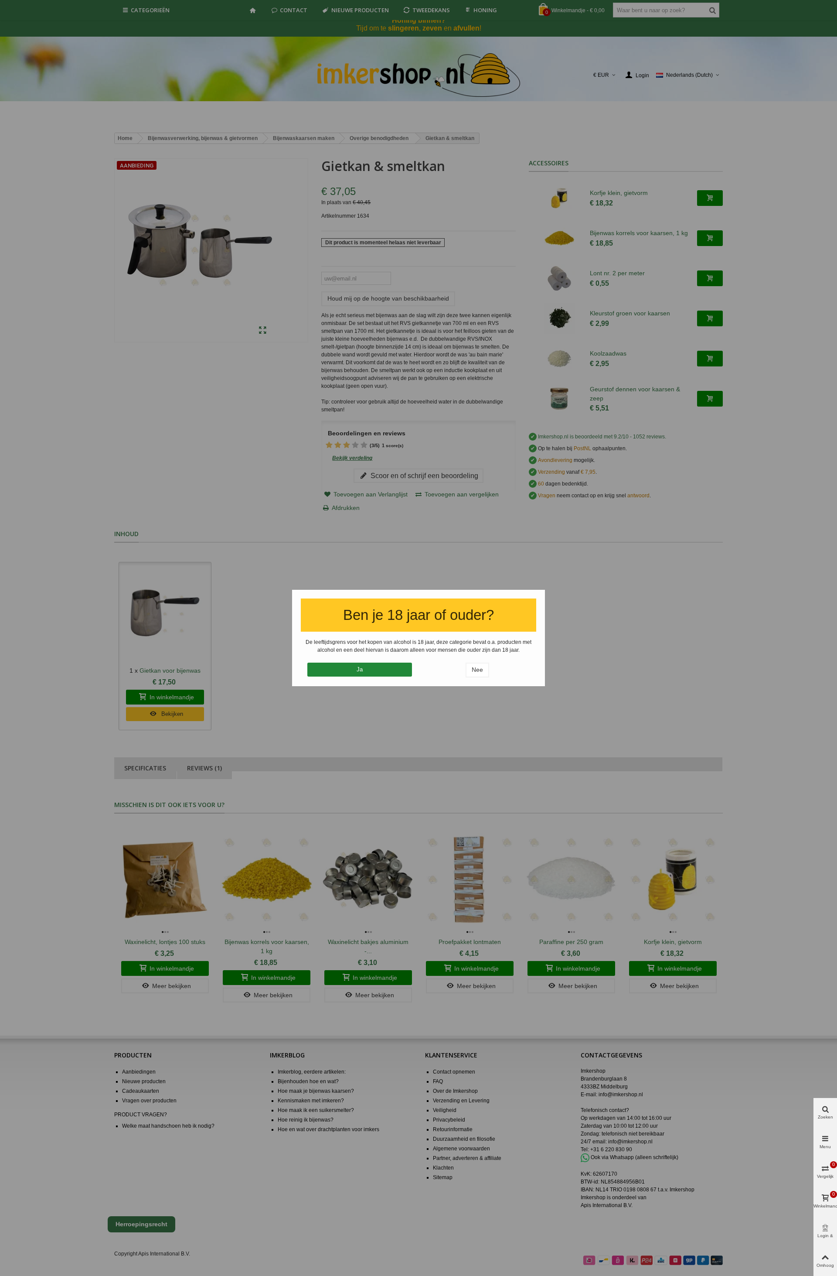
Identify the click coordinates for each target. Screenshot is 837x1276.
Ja (360, 669)
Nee (477, 669)
